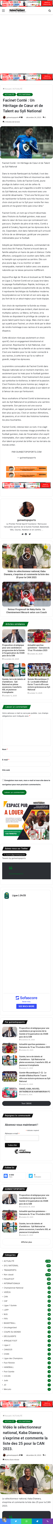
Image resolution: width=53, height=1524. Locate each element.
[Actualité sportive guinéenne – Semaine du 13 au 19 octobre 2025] (39, 636)
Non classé (8, 1274)
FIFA (6, 1319)
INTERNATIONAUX (12, 1283)
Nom (5, 749)
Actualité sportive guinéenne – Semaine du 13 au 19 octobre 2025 (39, 647)
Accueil (7, 89)
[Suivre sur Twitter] (20, 117)
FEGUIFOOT (9, 1279)
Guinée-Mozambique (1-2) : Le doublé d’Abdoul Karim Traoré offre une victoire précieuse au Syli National (39, 684)
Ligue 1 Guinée (10, 1305)
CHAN (6, 1354)
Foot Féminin (9, 1363)
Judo (6, 1380)
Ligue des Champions (13, 1358)
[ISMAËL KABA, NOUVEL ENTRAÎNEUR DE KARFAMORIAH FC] (9, 1092)
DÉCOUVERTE (10, 1336)
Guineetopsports (16, 874)
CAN (6, 1296)
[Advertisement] (26, 44)
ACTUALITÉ (17, 89)
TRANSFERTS (10, 1270)
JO (5, 1385)
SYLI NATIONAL (25, 94)
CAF (5, 1301)
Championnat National (13, 1288)
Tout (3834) (26, 1103)
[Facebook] (26, 534)
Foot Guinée (9, 1371)
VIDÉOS (7, 1292)
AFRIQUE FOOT (10, 1341)
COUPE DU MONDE (12, 1332)
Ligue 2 (7, 1345)
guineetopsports (12, 117)
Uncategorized (10, 1327)
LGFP (6, 1310)
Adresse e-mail (12, 1133)
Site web (6, 770)
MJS (6, 1314)
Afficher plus (26, 1242)
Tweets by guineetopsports (14, 858)
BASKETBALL (10, 1323)
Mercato (7, 1389)
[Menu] (3, 11)
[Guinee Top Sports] (18, 10)
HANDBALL (9, 1367)
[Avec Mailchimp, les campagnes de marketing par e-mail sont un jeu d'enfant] (23, 1153)
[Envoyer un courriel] (22, 117)
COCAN (7, 1376)
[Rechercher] (49, 11)
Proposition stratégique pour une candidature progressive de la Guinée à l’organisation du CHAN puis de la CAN (13, 650)
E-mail (5, 760)
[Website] (23, 534)
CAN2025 (8, 1349)
